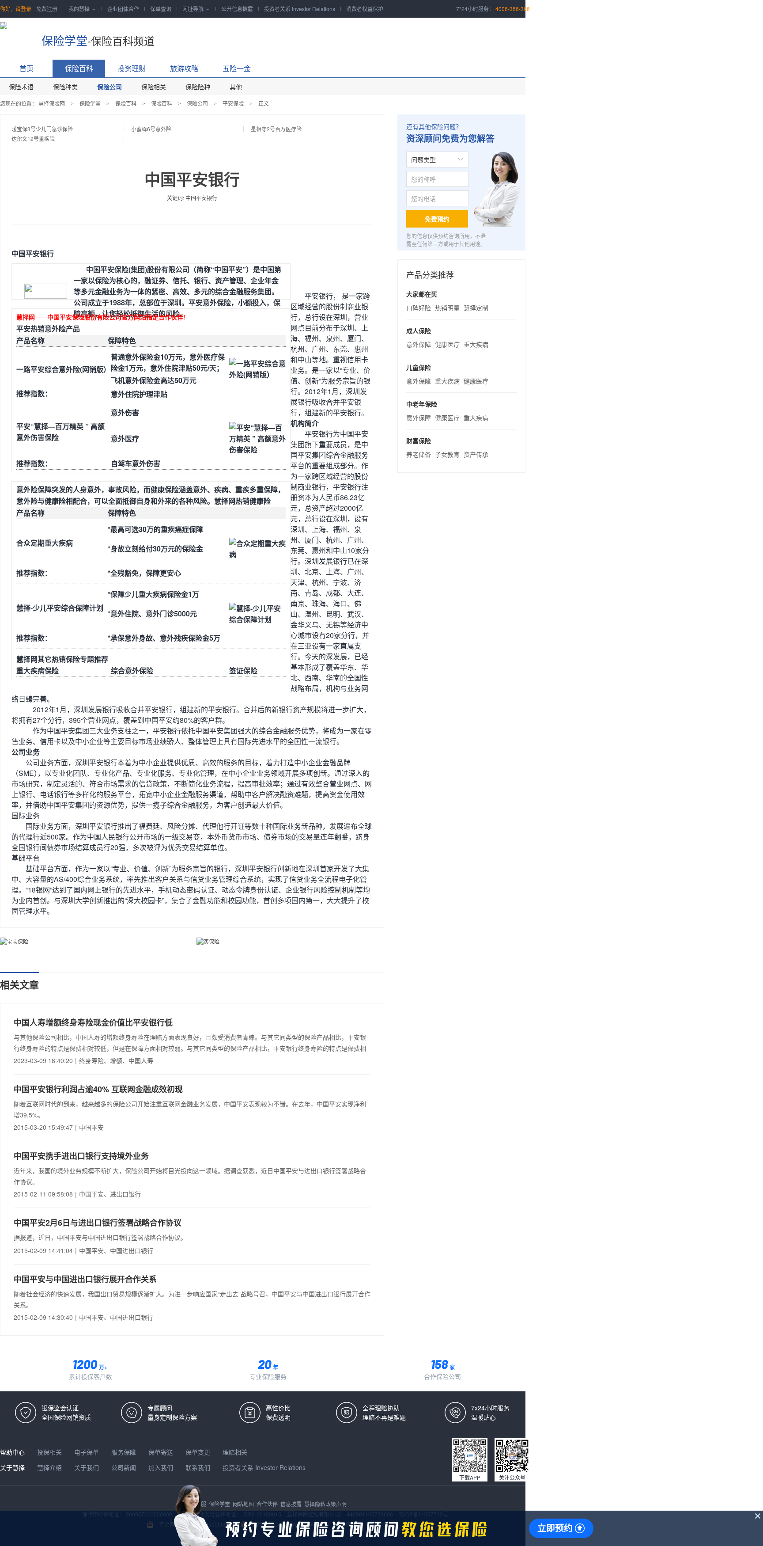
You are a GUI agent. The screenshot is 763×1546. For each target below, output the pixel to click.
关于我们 (87, 1467)
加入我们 (161, 1467)
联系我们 (198, 1467)
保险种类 (65, 86)
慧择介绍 (50, 1467)
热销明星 (447, 307)
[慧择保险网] (16, 35)
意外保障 (418, 344)
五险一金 (237, 68)
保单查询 (160, 8)
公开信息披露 (237, 8)
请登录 (23, 8)
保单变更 (198, 1451)
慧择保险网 (51, 103)
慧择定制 (476, 307)
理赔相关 (235, 1451)
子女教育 (447, 454)
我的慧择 (82, 8)
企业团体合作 (123, 8)
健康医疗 (447, 344)
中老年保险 (421, 403)
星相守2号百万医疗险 (276, 129)
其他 (236, 86)
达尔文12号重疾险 (33, 139)
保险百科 (79, 68)
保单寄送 (161, 1451)
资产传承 (476, 454)
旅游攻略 (184, 68)
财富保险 (418, 440)
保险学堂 (64, 40)
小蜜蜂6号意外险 (151, 129)
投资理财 (131, 68)
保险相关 (153, 86)
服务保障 (124, 1451)
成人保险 (418, 330)
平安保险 (233, 103)
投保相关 (50, 1451)
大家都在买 (421, 293)
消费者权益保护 (364, 8)
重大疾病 (476, 344)
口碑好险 (418, 307)
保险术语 (21, 86)
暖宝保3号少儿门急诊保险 (42, 129)
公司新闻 (124, 1467)
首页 (26, 68)
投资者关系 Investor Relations (299, 8)
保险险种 (197, 86)
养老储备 (418, 454)
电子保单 (87, 1451)
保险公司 (109, 86)
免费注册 (46, 8)
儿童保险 (418, 367)
